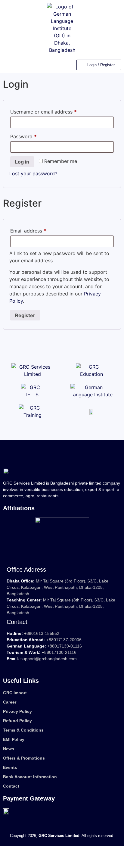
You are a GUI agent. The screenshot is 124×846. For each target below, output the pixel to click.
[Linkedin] (9, 667)
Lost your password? (33, 173)
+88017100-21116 (59, 652)
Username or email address (53, 111)
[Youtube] (43, 667)
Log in (22, 162)
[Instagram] (54, 667)
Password (33, 135)
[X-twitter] (31, 667)
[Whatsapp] (65, 667)
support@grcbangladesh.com (48, 658)
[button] (7, 65)
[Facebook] (20, 667)
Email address (38, 230)
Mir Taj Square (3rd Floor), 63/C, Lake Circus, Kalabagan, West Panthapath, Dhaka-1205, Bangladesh (57, 587)
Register (25, 315)
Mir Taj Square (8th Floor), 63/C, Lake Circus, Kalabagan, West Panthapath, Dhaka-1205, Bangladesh (61, 606)
